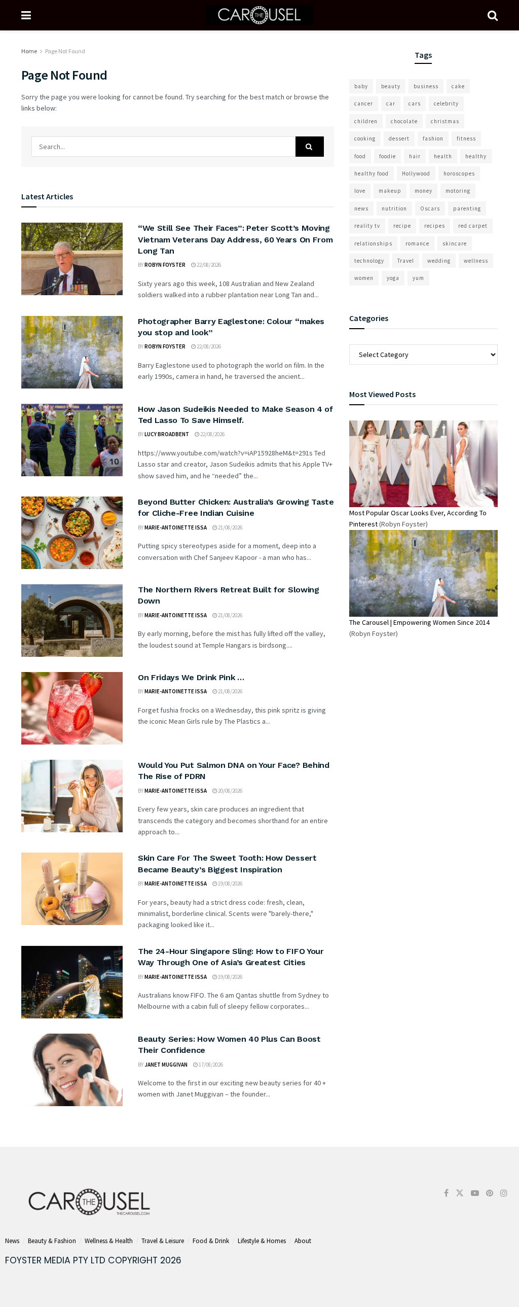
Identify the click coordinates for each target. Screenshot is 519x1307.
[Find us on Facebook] (446, 1193)
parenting (467, 208)
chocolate (404, 121)
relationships (373, 243)
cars (415, 103)
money (423, 190)
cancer (363, 103)
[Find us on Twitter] (460, 1193)
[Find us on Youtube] (475, 1193)
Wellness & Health (109, 1241)
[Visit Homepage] (259, 15)
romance (417, 243)
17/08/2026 (210, 1064)
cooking (365, 138)
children (366, 121)
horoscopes (459, 173)
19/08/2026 (229, 883)
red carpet (473, 225)
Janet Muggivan (166, 1064)
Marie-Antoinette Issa (175, 527)
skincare (454, 243)
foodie (387, 156)
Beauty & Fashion (52, 1241)
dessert (399, 138)
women (364, 277)
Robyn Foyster (165, 264)
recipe (402, 225)
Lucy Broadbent (166, 434)
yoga (393, 277)
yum (418, 277)
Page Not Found (65, 51)
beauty (390, 86)
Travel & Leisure (162, 1241)
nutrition (394, 208)
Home (29, 51)
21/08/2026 (229, 527)
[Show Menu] (26, 15)
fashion (433, 138)
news (361, 208)
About (302, 1241)
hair (415, 156)
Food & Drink (211, 1241)
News (12, 1241)
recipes (434, 225)
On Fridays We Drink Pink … (191, 677)
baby (361, 86)
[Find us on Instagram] (503, 1193)
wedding (439, 260)
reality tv (367, 225)
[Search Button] (493, 15)
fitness (466, 138)
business (426, 86)
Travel (405, 260)
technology (369, 260)
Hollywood (416, 173)
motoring (458, 190)
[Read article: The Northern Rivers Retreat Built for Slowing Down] (72, 620)
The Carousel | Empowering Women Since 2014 (419, 622)
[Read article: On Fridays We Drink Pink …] (72, 708)
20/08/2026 (229, 790)
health (443, 156)
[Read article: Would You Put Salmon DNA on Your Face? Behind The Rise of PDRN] (72, 796)
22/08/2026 (208, 264)
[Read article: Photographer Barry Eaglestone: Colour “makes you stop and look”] (72, 352)
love (359, 190)
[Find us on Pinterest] (489, 1193)
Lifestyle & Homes (262, 1241)
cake (458, 86)
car (390, 103)
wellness (476, 260)
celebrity (446, 103)
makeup (390, 190)
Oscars (430, 208)
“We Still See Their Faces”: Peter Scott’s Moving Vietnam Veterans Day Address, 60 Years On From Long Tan (235, 239)
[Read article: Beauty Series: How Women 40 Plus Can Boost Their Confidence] (72, 1070)
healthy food (371, 173)
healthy (476, 156)
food (360, 156)
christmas (445, 121)
